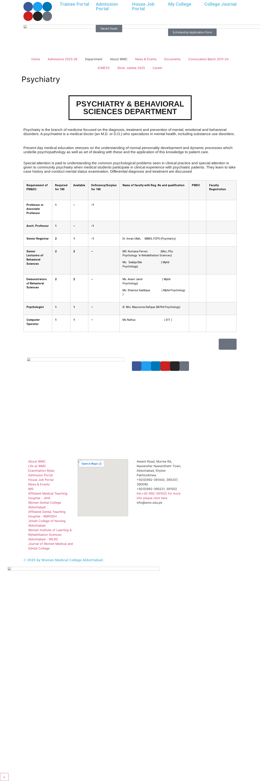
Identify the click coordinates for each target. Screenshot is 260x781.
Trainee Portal (74, 4)
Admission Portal (107, 6)
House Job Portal (143, 6)
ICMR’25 (104, 68)
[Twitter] (37, 6)
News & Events (146, 59)
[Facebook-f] (28, 6)
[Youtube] (28, 16)
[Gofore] (47, 16)
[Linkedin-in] (47, 6)
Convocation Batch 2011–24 (208, 59)
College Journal (220, 4)
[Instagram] (37, 16)
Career (157, 68)
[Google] (184, 366)
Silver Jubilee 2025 (131, 68)
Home (35, 59)
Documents (172, 59)
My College (179, 4)
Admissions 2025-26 (62, 59)
